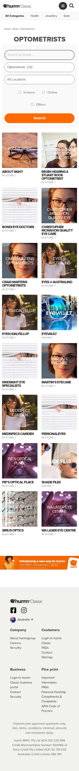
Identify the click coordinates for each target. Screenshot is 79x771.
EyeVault (49, 333)
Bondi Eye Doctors (19, 206)
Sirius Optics (19, 507)
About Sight (20, 148)
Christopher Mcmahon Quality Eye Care (59, 215)
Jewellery (51, 16)
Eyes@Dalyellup (19, 311)
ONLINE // (47, 337)
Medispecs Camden (20, 413)
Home (7, 29)
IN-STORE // (9, 175)
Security (15, 647)
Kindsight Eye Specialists (19, 361)
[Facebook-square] (13, 610)
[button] (39, 620)
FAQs (45, 647)
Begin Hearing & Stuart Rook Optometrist (59, 153)
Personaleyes (53, 433)
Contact (47, 652)
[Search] (71, 6)
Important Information (49, 680)
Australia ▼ (25, 619)
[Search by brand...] (39, 55)
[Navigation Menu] (63, 6)
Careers (15, 643)
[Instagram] (24, 610)
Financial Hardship (54, 692)
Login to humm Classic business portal (21, 682)
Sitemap (47, 657)
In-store (29, 92)
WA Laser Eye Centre (59, 509)
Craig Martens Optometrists (19, 261)
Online (52, 92)
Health (35, 16)
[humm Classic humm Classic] (17, 6)
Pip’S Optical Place (20, 461)
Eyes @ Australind (59, 261)
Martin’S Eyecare (59, 361)
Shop (15, 29)
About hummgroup (22, 638)
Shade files (51, 482)
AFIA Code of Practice (51, 708)
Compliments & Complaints (52, 699)
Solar (67, 16)
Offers (41, 104)
